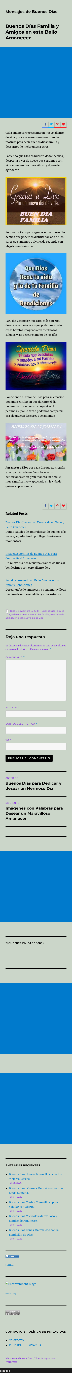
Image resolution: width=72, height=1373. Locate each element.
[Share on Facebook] (45, 124)
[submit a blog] (36, 1284)
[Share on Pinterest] (57, 124)
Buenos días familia (38, 614)
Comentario (15, 657)
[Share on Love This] (63, 124)
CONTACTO (16, 1340)
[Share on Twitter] (51, 124)
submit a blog (11, 1294)
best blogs (10, 1265)
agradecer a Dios (18, 614)
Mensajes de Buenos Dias (31, 11)
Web (9, 740)
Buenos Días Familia (53, 611)
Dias (12, 611)
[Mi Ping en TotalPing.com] (36, 1312)
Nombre (12, 707)
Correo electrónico (21, 723)
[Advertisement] (36, 82)
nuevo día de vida (34, 618)
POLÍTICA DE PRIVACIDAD (26, 1345)
